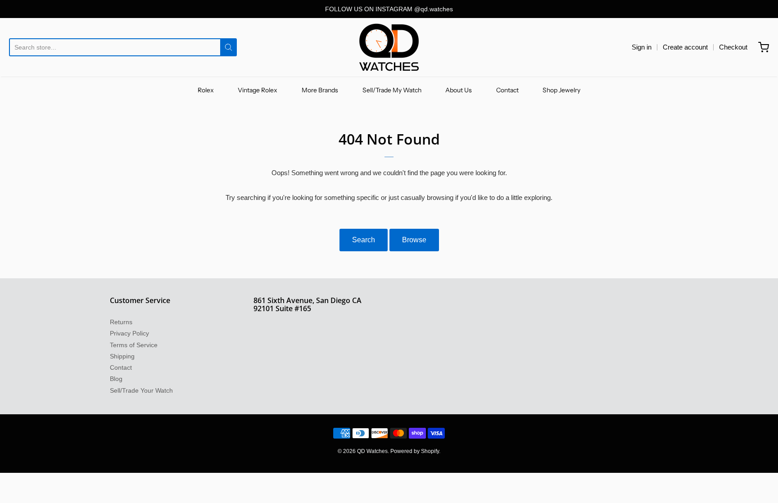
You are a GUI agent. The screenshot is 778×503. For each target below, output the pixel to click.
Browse (414, 240)
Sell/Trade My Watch (391, 90)
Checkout (733, 47)
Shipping (122, 356)
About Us (458, 90)
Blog (116, 378)
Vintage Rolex (257, 90)
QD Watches (372, 451)
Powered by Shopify (414, 451)
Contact (507, 90)
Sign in (641, 47)
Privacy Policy (129, 333)
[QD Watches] (389, 47)
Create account (685, 47)
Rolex (206, 90)
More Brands (320, 90)
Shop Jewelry (561, 90)
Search (363, 240)
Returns (121, 322)
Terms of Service (134, 345)
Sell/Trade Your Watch (141, 390)
